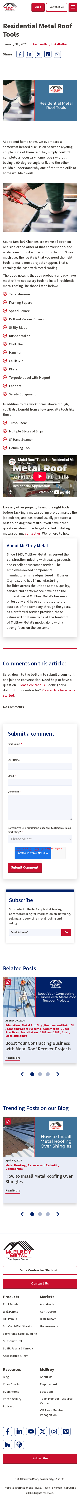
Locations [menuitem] (46, 1392)
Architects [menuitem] (47, 1304)
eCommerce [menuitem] (11, 1392)
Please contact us (31, 685)
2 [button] (40, 1074)
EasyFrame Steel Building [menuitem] (20, 1334)
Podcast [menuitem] (8, 1406)
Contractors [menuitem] (48, 1312)
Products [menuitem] (11, 1297)
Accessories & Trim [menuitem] (15, 1356)
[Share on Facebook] (20, 54)
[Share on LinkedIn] (29, 54)
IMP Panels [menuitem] (10, 1319)
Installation (59, 44)
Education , (13, 1025)
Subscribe (40, 1458)
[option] (40, 1020)
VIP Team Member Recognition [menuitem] (52, 1412)
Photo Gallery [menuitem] (12, 1399)
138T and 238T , (51, 1032)
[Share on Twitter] (38, 54)
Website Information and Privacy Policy (27, 1488)
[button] (73, 7)
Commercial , (53, 1029)
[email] (57, 54)
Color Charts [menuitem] (11, 1384)
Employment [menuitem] (48, 1384)
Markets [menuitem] (47, 1297)
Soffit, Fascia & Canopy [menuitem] (18, 1348)
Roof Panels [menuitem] (10, 1304)
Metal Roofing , (33, 1025)
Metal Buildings (16, 1036)
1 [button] (32, 1074)
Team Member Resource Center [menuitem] (56, 1401)
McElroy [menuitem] (47, 1369)
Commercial (14, 1169)
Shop (38, 7)
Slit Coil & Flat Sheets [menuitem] (17, 1326)
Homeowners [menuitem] (49, 1326)
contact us (33, 533)
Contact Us (40, 1283)
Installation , (30, 1032)
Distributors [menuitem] (48, 1319)
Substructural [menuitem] (12, 1341)
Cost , (66, 1032)
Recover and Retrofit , (43, 1165)
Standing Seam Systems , (25, 1029)
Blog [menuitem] (6, 1377)
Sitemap (57, 1488)
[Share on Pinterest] (47, 54)
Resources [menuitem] (12, 1369)
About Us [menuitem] (46, 1377)
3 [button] (48, 1074)
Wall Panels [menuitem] (10, 1312)
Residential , (41, 44)
